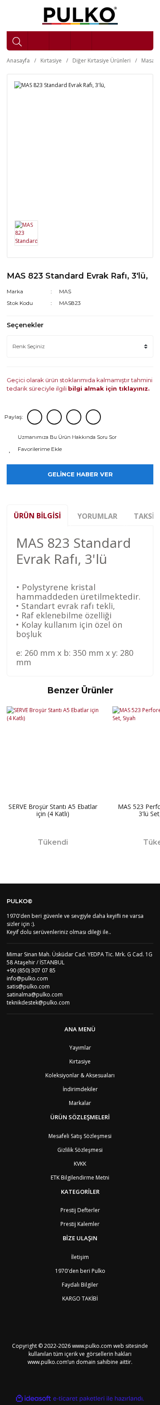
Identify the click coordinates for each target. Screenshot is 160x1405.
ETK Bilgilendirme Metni (80, 1177)
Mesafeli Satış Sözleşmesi (80, 1136)
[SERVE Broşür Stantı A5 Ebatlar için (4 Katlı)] (53, 752)
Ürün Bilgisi (37, 516)
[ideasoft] (33, 1398)
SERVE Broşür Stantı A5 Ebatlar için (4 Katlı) (52, 810)
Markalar (80, 1103)
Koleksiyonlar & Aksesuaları (80, 1075)
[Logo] (80, 16)
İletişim (80, 1257)
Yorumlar (97, 516)
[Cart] (81, 40)
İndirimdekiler (80, 1089)
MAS (65, 291)
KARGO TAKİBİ (80, 1298)
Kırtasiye (80, 1061)
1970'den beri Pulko (80, 1271)
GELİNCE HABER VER (80, 474)
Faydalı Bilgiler (80, 1284)
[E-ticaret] (79, 1399)
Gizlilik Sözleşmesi (80, 1150)
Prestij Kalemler (80, 1224)
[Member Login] (60, 40)
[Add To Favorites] (80, 449)
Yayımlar (80, 1047)
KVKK (80, 1163)
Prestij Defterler (80, 1210)
